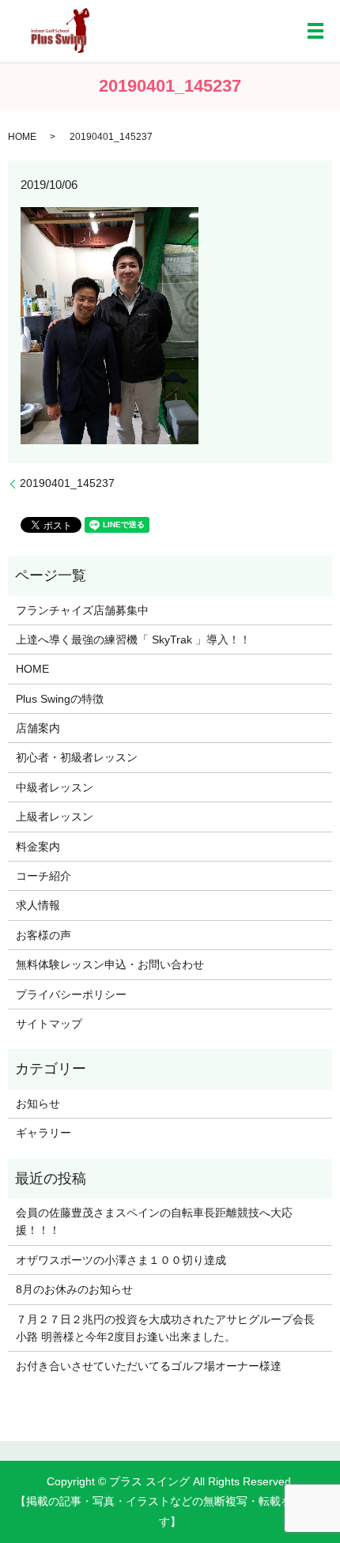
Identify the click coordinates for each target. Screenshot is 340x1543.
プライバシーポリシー (71, 994)
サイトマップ (49, 1023)
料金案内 (38, 846)
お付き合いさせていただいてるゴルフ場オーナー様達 (148, 1366)
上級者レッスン (54, 816)
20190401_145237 (67, 483)
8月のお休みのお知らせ (74, 1289)
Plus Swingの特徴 (60, 698)
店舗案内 (38, 728)
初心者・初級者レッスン (77, 757)
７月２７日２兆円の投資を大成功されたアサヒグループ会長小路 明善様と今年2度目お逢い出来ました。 (165, 1328)
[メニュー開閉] (315, 31)
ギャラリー (43, 1132)
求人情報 (38, 905)
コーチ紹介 (43, 876)
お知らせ (38, 1103)
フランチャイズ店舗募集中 (82, 610)
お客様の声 (43, 935)
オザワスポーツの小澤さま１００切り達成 (121, 1260)
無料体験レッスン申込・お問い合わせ (110, 964)
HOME (22, 136)
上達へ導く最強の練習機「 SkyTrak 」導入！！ (133, 639)
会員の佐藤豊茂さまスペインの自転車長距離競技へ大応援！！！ (154, 1221)
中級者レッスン (54, 787)
